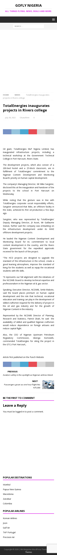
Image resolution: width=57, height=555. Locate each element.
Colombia (7, 503)
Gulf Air (6, 527)
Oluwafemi (24, 117)
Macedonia (8, 494)
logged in (19, 411)
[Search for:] (28, 26)
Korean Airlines (10, 518)
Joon (5, 523)
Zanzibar (7, 498)
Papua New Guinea (12, 489)
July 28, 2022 (10, 117)
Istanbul (6, 484)
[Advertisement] (28, 62)
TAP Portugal (9, 532)
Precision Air (9, 537)
